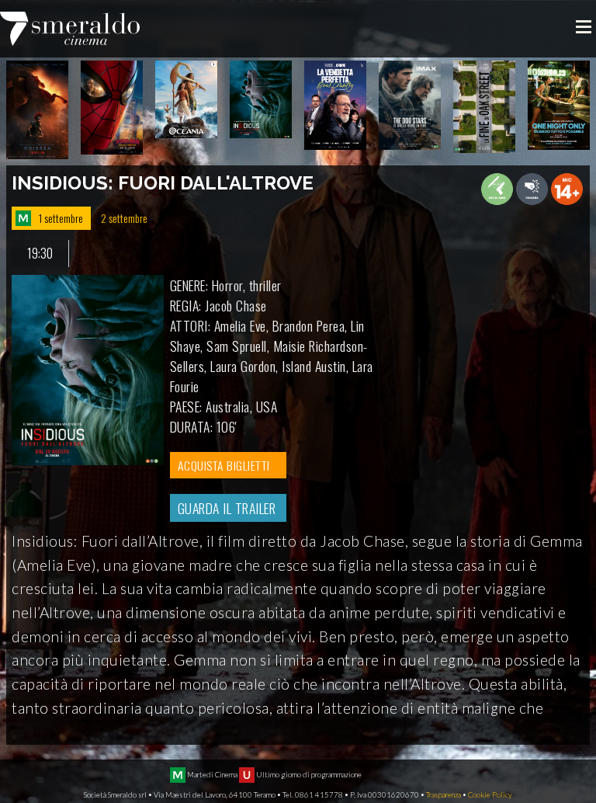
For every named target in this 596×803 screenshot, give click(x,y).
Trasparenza (443, 795)
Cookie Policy (490, 795)
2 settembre (124, 218)
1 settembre (61, 218)
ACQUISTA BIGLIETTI (224, 465)
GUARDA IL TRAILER (227, 508)
